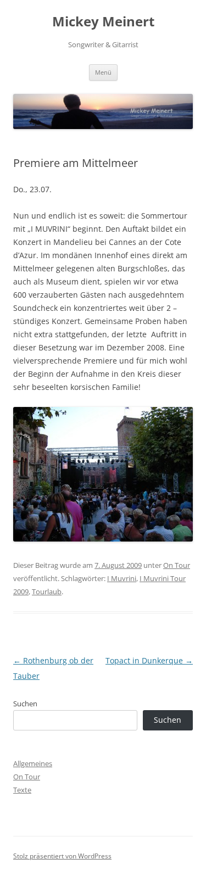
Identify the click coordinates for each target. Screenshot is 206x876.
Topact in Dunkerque (149, 660)
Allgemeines (32, 763)
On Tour (176, 565)
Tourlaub (47, 591)
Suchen (25, 703)
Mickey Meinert (103, 21)
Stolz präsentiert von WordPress (62, 856)
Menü (103, 72)
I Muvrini (121, 578)
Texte (22, 790)
